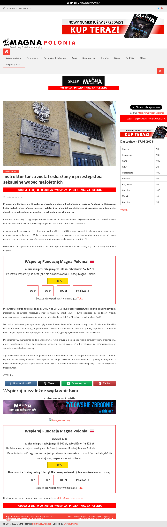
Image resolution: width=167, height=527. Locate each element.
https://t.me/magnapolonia (151, 112)
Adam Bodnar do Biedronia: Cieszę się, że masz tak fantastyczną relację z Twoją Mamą (30, 517)
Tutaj (80, 298)
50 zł (48, 291)
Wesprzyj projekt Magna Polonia (83, 88)
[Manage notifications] (8, 518)
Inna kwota (82, 291)
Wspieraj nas (13, 64)
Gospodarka (88, 58)
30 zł (33, 291)
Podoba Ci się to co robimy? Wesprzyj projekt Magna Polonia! (59, 190)
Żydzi (74, 58)
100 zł (63, 291)
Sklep (143, 58)
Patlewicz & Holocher (55, 58)
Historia (104, 58)
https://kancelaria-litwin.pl (71, 498)
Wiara (117, 58)
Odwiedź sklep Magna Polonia (83, 81)
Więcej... (124, 209)
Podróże (130, 58)
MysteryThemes (71, 523)
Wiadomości (12, 58)
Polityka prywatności (41, 523)
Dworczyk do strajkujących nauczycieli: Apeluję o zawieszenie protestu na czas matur (89, 517)
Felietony (31, 58)
